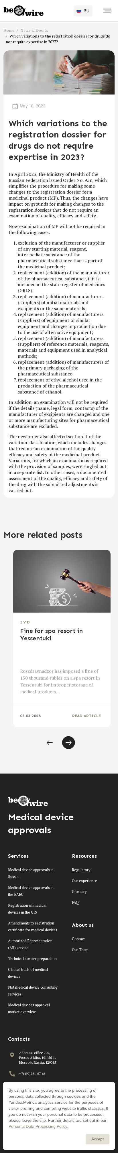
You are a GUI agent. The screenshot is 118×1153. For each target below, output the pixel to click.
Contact (78, 938)
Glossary (79, 891)
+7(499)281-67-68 (32, 1073)
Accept (97, 1139)
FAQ (75, 902)
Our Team (80, 949)
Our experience (84, 880)
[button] (49, 742)
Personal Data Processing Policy (38, 1126)
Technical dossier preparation (32, 958)
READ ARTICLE (86, 715)
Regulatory (81, 869)
